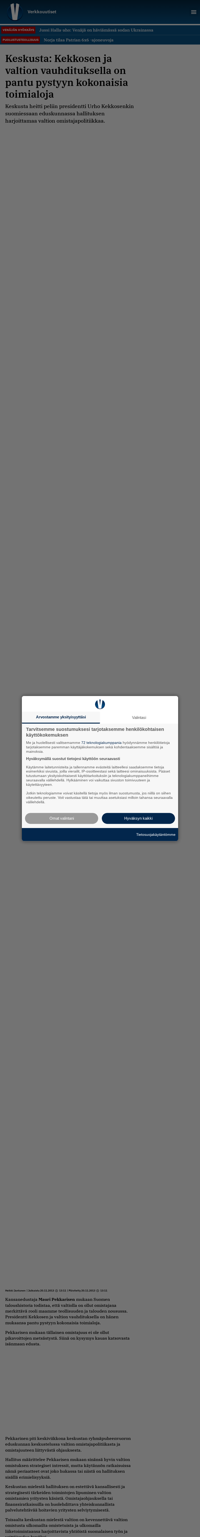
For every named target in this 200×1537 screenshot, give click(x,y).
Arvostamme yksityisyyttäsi (61, 717)
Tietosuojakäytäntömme (156, 834)
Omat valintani (61, 818)
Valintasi (139, 717)
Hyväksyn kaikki (138, 818)
